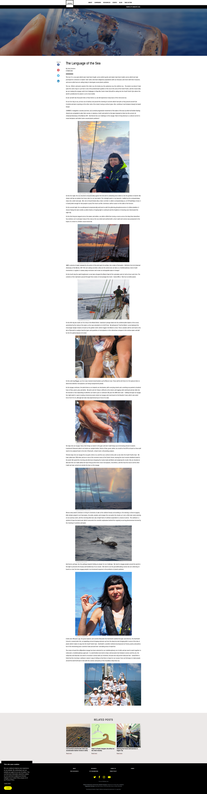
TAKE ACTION (128, 2)
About (90, 2)
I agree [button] (8, 788)
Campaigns (97, 2)
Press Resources (74, 771)
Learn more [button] (7, 783)
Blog (120, 2)
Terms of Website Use (133, 7)
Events (115, 2)
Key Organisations (93, 771)
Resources (106, 2)
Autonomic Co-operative (115, 789)
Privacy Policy (113, 771)
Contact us (113, 768)
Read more (69, 753)
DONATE (132, 768)
